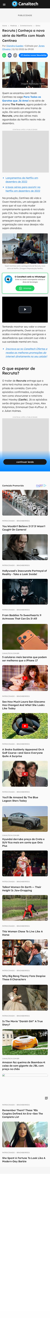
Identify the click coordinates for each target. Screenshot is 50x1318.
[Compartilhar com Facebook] (10, 55)
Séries (38, 26)
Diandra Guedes (14, 45)
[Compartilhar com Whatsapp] (4, 55)
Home (4, 26)
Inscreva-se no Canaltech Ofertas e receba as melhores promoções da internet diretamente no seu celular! (26, 352)
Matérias (13, 26)
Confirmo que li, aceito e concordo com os (26, 61)
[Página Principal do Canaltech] (25, 5)
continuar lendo (25, 462)
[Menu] (4, 4)
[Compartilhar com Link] (15, 55)
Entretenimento (26, 26)
